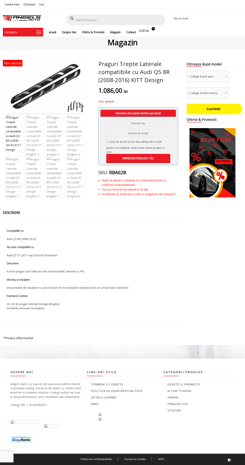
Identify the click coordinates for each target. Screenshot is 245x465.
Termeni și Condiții (135, 459)
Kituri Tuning (179, 391)
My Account (181, 18)
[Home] (22, 18)
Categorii (11, 32)
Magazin (115, 32)
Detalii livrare (103, 397)
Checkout (29, 4)
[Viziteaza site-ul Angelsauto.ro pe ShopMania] (21, 439)
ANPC (95, 404)
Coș (41, 4)
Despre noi (69, 32)
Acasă (52, 32)
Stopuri (174, 410)
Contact (131, 32)
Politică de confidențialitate (96, 459)
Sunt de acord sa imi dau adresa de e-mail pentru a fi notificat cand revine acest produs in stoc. (135, 147)
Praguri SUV (177, 404)
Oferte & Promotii (93, 32)
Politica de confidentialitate (117, 391)
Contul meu (12, 4)
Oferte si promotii (183, 384)
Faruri (173, 397)
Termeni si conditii (107, 384)
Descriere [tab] (11, 212)
